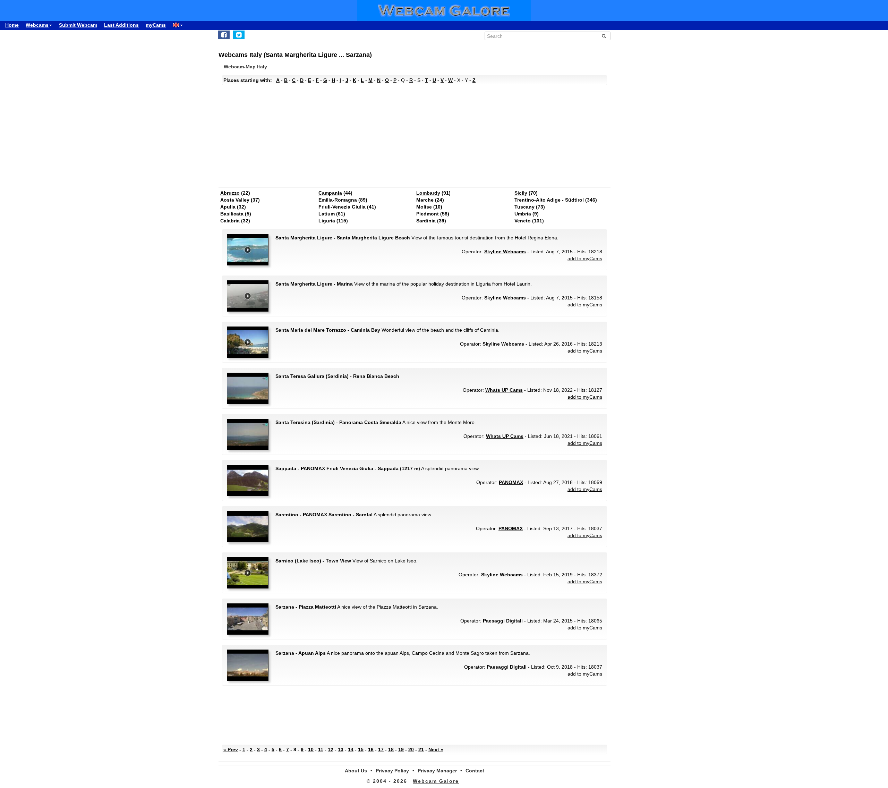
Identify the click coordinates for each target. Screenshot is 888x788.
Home (12, 25)
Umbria (522, 214)
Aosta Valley (234, 200)
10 (311, 749)
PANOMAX (511, 482)
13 (340, 749)
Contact (475, 770)
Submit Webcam (78, 25)
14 (350, 749)
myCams (156, 25)
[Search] (604, 36)
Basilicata (232, 214)
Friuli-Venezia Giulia (342, 207)
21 (421, 749)
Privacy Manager (437, 770)
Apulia (228, 207)
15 (361, 749)
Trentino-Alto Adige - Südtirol (549, 200)
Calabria (230, 220)
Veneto (522, 220)
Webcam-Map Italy (245, 66)
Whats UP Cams (504, 390)
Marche (425, 200)
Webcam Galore (436, 781)
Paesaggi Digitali (503, 621)
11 (320, 749)
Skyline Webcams (505, 251)
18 (391, 749)
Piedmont (427, 214)
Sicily (520, 193)
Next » (435, 749)
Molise (424, 207)
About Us (356, 770)
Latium (326, 214)
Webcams (37, 25)
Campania (330, 193)
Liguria (326, 220)
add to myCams (584, 258)
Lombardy (428, 193)
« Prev (230, 749)
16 (371, 749)
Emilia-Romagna (337, 200)
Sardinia (426, 220)
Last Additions (121, 25)
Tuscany (524, 207)
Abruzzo (230, 193)
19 (401, 749)
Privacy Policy (392, 770)
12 (330, 749)
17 (381, 749)
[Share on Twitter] (239, 34)
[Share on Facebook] (224, 34)
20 (411, 749)
